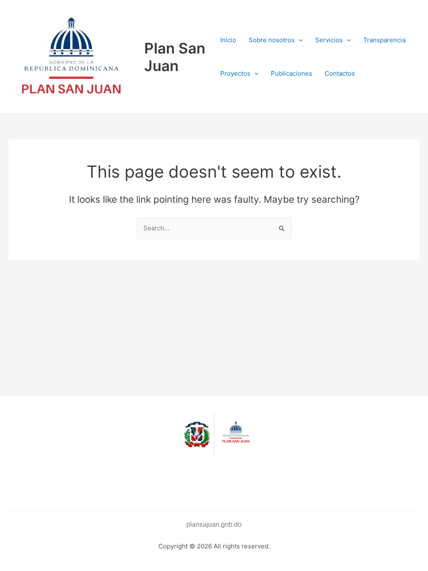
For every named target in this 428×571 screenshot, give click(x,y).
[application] (299, 40)
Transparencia (384, 40)
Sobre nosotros (272, 40)
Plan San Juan (174, 56)
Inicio (228, 40)
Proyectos (235, 73)
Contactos (340, 73)
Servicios (329, 40)
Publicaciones (291, 73)
